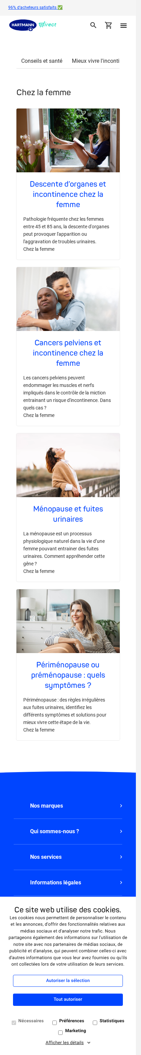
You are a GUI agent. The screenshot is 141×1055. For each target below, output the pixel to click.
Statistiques (112, 1021)
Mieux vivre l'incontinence (103, 61)
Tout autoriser (68, 999)
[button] (68, 806)
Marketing (75, 1031)
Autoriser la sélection (68, 980)
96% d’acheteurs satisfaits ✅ (35, 7)
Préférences (71, 1021)
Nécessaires (31, 1021)
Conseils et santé (41, 61)
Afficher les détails (65, 1042)
